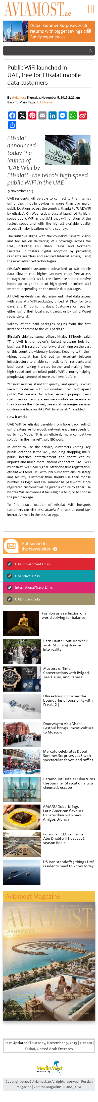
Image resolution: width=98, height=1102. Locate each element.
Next (88, 30)
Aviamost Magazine (33, 896)
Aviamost (19, 97)
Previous (9, 30)
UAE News (45, 102)
